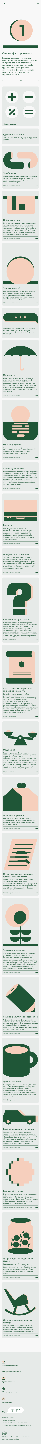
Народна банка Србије (8, 1420)
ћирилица (5, 1417)
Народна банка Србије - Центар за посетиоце (15, 1422)
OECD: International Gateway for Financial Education (16, 1425)
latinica (12, 1417)
